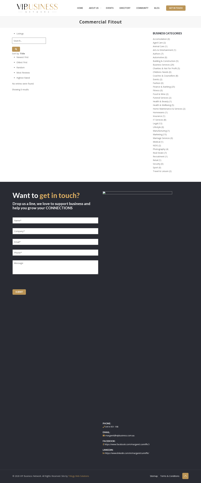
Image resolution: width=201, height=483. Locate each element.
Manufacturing (160, 130)
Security (156, 163)
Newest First (22, 57)
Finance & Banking (162, 86)
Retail (155, 160)
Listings (20, 33)
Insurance (157, 116)
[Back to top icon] (185, 476)
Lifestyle (157, 127)
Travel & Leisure (160, 171)
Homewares (159, 112)
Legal (155, 123)
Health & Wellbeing (162, 105)
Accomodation (160, 39)
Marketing (157, 134)
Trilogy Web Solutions (78, 476)
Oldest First (21, 62)
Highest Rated (23, 77)
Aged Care (158, 42)
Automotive (158, 57)
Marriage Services (161, 138)
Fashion (156, 83)
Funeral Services (160, 97)
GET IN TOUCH (176, 8)
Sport (155, 167)
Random (20, 67)
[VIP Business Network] (37, 8)
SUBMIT (19, 292)
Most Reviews (23, 72)
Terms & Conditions (169, 476)
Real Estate (158, 152)
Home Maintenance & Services (167, 108)
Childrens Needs (160, 72)
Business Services (161, 64)
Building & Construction (164, 61)
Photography (159, 149)
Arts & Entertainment (163, 50)
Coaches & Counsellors (164, 75)
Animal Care (158, 46)
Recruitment (159, 156)
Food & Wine (159, 94)
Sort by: (18, 53)
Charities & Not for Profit (165, 68)
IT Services (158, 119)
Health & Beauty (161, 101)
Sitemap (154, 476)
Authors (156, 53)
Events (156, 79)
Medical (156, 141)
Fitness (156, 90)
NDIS (155, 145)
